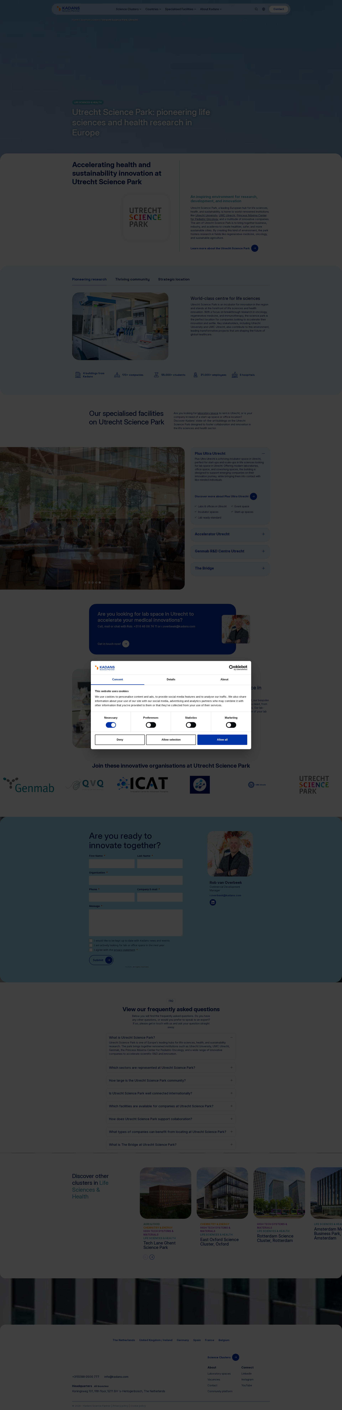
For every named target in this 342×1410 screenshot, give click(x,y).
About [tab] (224, 679)
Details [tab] (171, 679)
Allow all (222, 739)
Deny (120, 739)
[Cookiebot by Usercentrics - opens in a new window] (231, 667)
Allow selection (171, 739)
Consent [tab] (117, 679)
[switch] (151, 725)
